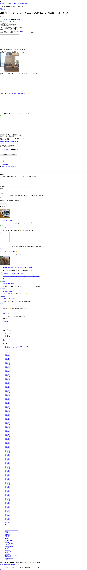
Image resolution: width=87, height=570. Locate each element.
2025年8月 (7, 368)
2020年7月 (7, 440)
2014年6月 (7, 520)
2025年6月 (7, 371)
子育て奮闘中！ (8, 551)
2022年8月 (7, 414)
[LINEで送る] (7, 19)
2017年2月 (7, 495)
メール (2, 190)
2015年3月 (7, 518)
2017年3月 (7, 494)
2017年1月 (7, 496)
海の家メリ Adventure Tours (11, 347)
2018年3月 (7, 478)
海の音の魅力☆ (8, 556)
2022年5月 (7, 418)
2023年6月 (7, 400)
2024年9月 (7, 380)
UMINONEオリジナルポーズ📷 (8, 298)
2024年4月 (7, 387)
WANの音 (7, 531)
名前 (1, 188)
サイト (1, 193)
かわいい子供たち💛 (6, 306)
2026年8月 (7, 352)
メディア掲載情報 (9, 546)
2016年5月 (7, 507)
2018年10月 (7, 468)
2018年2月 (7, 479)
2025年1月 (7, 375)
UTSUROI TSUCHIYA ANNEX (19, 93)
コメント (2, 186)
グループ (7, 542)
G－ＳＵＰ (7, 527)
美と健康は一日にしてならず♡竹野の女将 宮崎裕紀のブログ (14, 3)
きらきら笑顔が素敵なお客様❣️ (8, 283)
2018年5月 (7, 475)
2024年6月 (7, 384)
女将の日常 (4, 166)
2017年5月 (7, 491)
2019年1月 (7, 464)
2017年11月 (7, 483)
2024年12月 (7, 376)
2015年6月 (7, 515)
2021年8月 (7, 428)
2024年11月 (7, 378)
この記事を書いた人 (5, 154)
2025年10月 (7, 366)
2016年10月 (7, 500)
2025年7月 (7, 370)
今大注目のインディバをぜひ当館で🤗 (10, 251)
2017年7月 (7, 488)
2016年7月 (7, 504)
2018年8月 (7, 471)
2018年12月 (7, 466)
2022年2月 (7, 422)
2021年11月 (7, 426)
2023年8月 (7, 398)
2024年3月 (7, 388)
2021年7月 (7, 430)
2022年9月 (7, 412)
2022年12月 (7, 408)
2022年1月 (7, 423)
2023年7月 (7, 399)
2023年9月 (7, 396)
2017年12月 (7, 482)
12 (5, 335)
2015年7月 (7, 514)
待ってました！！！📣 (7, 227)
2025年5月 (7, 372)
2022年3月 (7, 420)
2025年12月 (7, 363)
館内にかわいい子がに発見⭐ (8, 291)
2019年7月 (7, 456)
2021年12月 (7, 424)
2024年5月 (7, 386)
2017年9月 (7, 486)
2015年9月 (7, 511)
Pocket (18, 19)
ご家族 (6, 538)
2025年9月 (7, 367)
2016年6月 (7, 506)
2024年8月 (7, 382)
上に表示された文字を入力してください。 (9, 200)
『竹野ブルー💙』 (6, 313)
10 (3, 335)
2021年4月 (7, 434)
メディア (7, 544)
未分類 (6, 552)
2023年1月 (7, 407)
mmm (21, 31)
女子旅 (6, 548)
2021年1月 (7, 435)
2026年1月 (7, 362)
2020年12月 (7, 436)
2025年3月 (7, 374)
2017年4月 (7, 492)
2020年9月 (7, 438)
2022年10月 (7, 411)
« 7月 (4, 340)
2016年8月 (7, 503)
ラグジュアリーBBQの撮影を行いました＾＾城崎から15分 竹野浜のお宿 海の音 (18, 243)
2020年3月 (7, 446)
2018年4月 (7, 476)
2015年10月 (7, 510)
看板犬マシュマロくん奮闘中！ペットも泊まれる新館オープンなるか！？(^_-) (17, 267)
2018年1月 (7, 480)
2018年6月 (7, 474)
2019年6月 (7, 458)
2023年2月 (7, 406)
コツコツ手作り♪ (9, 543)
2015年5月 (7, 516)
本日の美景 (7, 554)
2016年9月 (7, 502)
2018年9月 (7, 470)
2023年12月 (7, 392)
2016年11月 (7, 499)
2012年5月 (7, 522)
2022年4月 (7, 419)
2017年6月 (7, 490)
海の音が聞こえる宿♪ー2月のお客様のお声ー (13, 273)
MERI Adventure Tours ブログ (11, 530)
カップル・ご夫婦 (9, 540)
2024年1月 (7, 391)
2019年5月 (7, 459)
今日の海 (7, 547)
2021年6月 (7, 431)
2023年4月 (7, 403)
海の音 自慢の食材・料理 (11, 555)
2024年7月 (7, 383)
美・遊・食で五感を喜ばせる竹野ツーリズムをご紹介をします (14, 564)
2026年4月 (7, 358)
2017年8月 (7, 487)
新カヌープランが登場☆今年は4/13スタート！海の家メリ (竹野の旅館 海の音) (21, 276)
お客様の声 (7, 534)
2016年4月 (7, 508)
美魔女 (6, 559)
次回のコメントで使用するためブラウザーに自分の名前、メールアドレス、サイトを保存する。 (23, 195)
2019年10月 (7, 452)
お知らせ (7, 536)
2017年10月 (7, 484)
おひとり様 (7, 532)
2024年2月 (7, 390)
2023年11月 (7, 394)
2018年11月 (7, 467)
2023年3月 (7, 404)
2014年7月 (7, 519)
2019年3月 (7, 462)
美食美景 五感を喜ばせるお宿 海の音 (9, 141)
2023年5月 (7, 402)
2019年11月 (7, 451)
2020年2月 (7, 447)
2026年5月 (7, 356)
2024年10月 (7, 379)
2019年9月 (7, 454)
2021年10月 (7, 427)
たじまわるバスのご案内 (7, 220)
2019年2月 (7, 463)
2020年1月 (7, 448)
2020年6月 (7, 442)
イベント (7, 539)
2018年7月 (7, 472)
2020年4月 (7, 444)
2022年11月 (7, 410)
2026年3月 (7, 359)
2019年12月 (7, 450)
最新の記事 (14, 154)
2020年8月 (7, 439)
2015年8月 (7, 512)
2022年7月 (7, 415)
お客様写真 (7, 535)
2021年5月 (7, 432)
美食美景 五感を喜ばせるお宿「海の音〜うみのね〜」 (17, 346)
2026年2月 (7, 360)
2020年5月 (7, 443)
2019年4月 (7, 460)
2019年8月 (7, 455)
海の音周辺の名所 (12, 166)
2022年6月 (7, 416)
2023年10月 (7, 395)
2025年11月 (7, 364)
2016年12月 (7, 498)
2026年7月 (7, 354)
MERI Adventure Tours (10, 528)
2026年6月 (7, 355)
